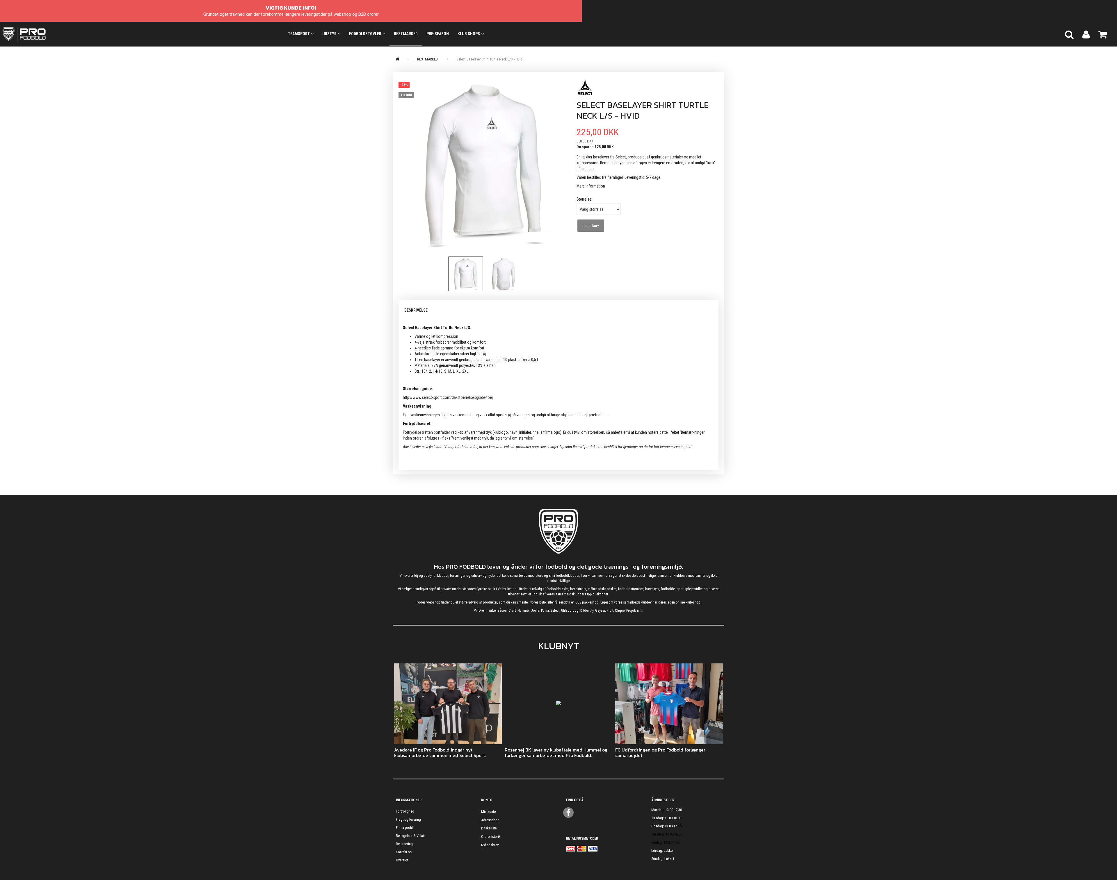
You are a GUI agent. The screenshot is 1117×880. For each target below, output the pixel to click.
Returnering (404, 844)
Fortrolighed (405, 811)
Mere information (591, 186)
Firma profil (404, 827)
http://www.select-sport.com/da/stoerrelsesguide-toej (448, 397)
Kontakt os (404, 852)
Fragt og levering (408, 819)
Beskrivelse (416, 310)
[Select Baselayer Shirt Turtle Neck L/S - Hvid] (483, 165)
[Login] (1086, 34)
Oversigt (402, 860)
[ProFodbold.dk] (50, 34)
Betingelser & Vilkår (410, 835)
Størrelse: (584, 199)
